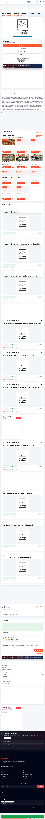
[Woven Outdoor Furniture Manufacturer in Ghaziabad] (22, 334)
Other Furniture (5, 672)
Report (26, 778)
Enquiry (7, 151)
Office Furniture (5, 674)
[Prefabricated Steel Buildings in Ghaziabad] (22, 535)
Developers (37, 807)
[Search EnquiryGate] (38, 2)
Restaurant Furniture (6, 669)
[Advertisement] (22, 78)
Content (8, 795)
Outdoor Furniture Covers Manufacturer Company (20, 276)
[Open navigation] (43, 2)
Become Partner (28, 774)
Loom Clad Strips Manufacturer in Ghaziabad (18, 493)
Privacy (2, 795)
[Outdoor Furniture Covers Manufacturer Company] (22, 286)
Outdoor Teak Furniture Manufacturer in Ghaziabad (21, 388)
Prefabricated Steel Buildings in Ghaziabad (18, 525)
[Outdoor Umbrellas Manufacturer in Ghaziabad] (22, 456)
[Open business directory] (35, 2)
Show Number (23, 48)
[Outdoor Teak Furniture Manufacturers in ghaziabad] (22, 254)
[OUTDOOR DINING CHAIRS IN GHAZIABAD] (22, 567)
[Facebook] (11, 65)
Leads (3, 776)
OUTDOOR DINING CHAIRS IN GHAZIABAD (17, 557)
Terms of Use (14, 795)
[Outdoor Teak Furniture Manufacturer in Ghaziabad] (22, 398)
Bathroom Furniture (6, 683)
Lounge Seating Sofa (6, 676)
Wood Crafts (4, 667)
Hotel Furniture (5, 678)
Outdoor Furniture (5, 671)
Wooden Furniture (5, 665)
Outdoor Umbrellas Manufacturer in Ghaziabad (19, 445)
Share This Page (23, 51)
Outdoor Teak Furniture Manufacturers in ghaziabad (21, 244)
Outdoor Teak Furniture (11, 212)
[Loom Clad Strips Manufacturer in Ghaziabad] (22, 503)
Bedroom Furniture (6, 681)
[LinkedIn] (16, 65)
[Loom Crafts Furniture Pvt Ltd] (10, 59)
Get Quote (40, 132)
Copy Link (23, 54)
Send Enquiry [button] (23, 817)
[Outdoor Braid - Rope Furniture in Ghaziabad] (22, 366)
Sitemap (42, 807)
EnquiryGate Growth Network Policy (27, 795)
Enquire (41, 205)
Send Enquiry (23, 45)
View (13, 151)
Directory (4, 772)
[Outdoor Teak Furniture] (22, 222)
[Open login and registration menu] (40, 2)
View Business (22, 61)
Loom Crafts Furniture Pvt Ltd (12, 15)
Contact (26, 776)
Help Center (27, 772)
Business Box (5, 774)
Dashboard (4, 778)
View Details (14, 232)
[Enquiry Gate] (5, 758)
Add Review (40, 606)
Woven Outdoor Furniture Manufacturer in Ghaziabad (22, 324)
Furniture (4, 679)
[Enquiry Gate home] (4, 2)
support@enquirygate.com (7, 766)
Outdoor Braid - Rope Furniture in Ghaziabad (18, 355)
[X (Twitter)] (13, 65)
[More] (41, 209)
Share (41, 232)
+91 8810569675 (5, 768)
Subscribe (41, 786)
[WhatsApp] (8, 65)
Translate (11, 803)
